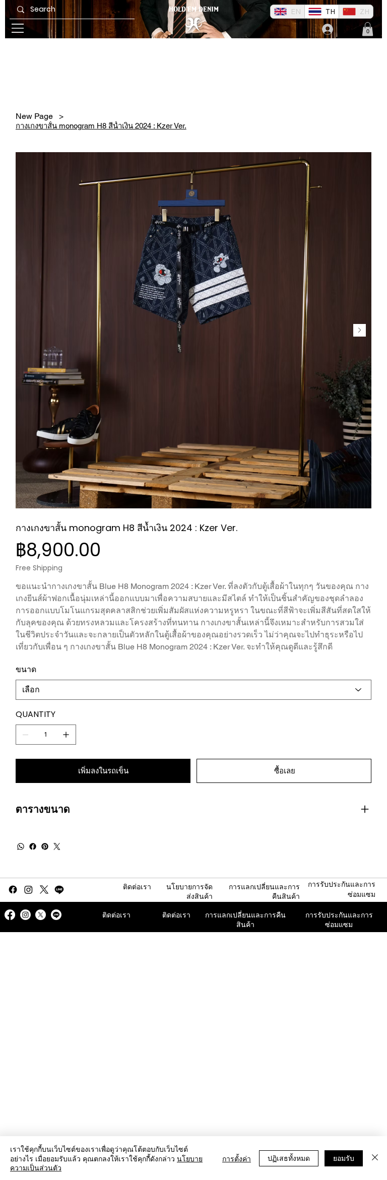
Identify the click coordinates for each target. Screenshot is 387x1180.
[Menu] (18, 28)
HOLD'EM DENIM (194, 9)
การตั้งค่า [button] (236, 1158)
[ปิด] (375, 1158)
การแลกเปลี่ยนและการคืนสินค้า (245, 920)
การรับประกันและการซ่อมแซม (339, 920)
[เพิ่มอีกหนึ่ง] (66, 735)
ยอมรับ (343, 1158)
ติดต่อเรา (137, 887)
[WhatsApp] (21, 846)
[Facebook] (33, 846)
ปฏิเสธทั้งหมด (289, 1158)
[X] (44, 889)
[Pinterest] (45, 846)
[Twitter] (57, 846)
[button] (367, 29)
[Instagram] (28, 889)
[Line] (59, 889)
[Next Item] (359, 330)
